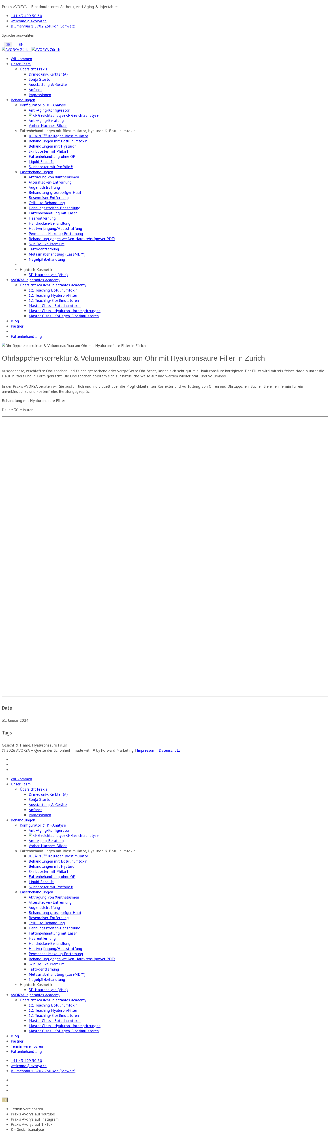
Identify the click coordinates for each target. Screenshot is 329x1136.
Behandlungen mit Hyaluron (53, 146)
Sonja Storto (39, 79)
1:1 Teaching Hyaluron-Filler (53, 295)
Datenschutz (169, 750)
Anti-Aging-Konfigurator (49, 110)
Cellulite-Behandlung (47, 202)
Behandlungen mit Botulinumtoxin (58, 141)
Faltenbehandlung (26, 336)
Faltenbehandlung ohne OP (52, 156)
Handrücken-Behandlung (49, 223)
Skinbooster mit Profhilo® (51, 166)
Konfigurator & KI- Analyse (43, 105)
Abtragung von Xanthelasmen (54, 177)
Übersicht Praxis (33, 69)
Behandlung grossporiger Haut (55, 192)
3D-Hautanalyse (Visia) (48, 274)
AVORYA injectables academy (35, 279)
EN (21, 44)
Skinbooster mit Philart (48, 151)
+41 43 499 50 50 (26, 15)
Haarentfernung (42, 218)
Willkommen (21, 58)
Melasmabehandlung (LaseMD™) (57, 254)
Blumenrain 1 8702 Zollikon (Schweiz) (43, 26)
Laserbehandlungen (36, 171)
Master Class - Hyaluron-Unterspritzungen (64, 310)
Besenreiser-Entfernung (49, 197)
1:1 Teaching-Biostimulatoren (54, 300)
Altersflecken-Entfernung (50, 182)
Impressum (146, 750)
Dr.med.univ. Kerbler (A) (48, 74)
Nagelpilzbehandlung (47, 259)
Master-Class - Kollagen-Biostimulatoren (64, 315)
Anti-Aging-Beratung (46, 120)
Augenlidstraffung (44, 187)
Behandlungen (23, 99)
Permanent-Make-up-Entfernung (56, 233)
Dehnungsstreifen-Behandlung (54, 207)
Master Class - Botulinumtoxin (55, 305)
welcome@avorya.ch (29, 20)
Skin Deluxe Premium (46, 243)
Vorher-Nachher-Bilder (48, 125)
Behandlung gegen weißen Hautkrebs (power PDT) (72, 238)
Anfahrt (35, 89)
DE (7, 44)
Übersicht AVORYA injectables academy (53, 285)
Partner (17, 326)
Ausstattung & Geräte (48, 84)
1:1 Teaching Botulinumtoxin (53, 290)
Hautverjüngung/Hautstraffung (55, 228)
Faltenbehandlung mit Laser (53, 213)
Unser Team (21, 63)
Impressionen (40, 94)
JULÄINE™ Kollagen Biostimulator (58, 135)
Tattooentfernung (44, 249)
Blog (15, 321)
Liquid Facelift (41, 161)
